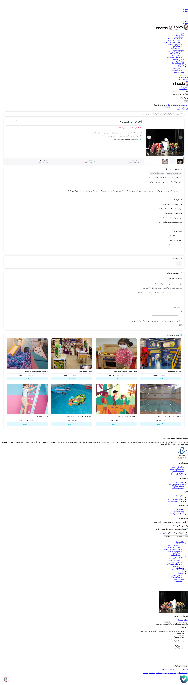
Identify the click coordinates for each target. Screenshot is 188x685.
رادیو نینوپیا (180, 509)
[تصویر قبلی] (181, 137)
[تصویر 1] (180, 160)
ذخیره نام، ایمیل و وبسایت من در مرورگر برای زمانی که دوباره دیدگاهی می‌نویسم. (155, 321)
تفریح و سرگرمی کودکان (173, 114)
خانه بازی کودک (175, 55)
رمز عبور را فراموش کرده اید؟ (178, 105)
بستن (186, 534)
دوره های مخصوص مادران (175, 499)
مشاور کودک (180, 496)
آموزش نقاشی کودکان (177, 469)
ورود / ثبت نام (179, 581)
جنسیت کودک (179, 641)
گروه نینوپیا (162, 532)
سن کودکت (180, 633)
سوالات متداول (175, 70)
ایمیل (180, 316)
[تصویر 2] (172, 160)
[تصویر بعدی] (149, 137)
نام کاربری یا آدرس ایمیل (179, 94)
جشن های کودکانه (174, 53)
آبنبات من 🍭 (183, 75)
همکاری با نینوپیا (179, 511)
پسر (176, 645)
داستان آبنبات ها (179, 514)
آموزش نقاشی (175, 48)
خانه (181, 114)
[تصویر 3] (164, 160)
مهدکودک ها (180, 497)
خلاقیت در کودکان (174, 44)
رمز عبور (184, 98)
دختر (176, 643)
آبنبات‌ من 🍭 (184, 87)
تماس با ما (176, 68)
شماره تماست (179, 637)
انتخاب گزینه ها (183, 620)
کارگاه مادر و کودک (174, 38)
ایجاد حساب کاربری (178, 90)
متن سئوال (180, 647)
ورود (186, 101)
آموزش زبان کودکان (173, 40)
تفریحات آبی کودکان (173, 57)
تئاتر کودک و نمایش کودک (160, 114)
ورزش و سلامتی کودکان (176, 501)
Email (182, 627)
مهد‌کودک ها (176, 46)
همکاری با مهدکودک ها (177, 513)
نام (180, 312)
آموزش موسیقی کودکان (172, 42)
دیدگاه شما (178, 307)
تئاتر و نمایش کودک (174, 51)
